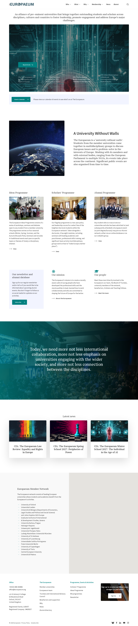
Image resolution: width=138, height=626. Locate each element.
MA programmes (76, 594)
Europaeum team (46, 590)
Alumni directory (46, 610)
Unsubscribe (35, 623)
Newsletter (74, 597)
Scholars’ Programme (78, 587)
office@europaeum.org (17, 589)
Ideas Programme (76, 590)
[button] (21, 99)
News (42, 607)
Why (41, 603)
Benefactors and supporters (50, 600)
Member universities (47, 587)
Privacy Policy (25, 623)
